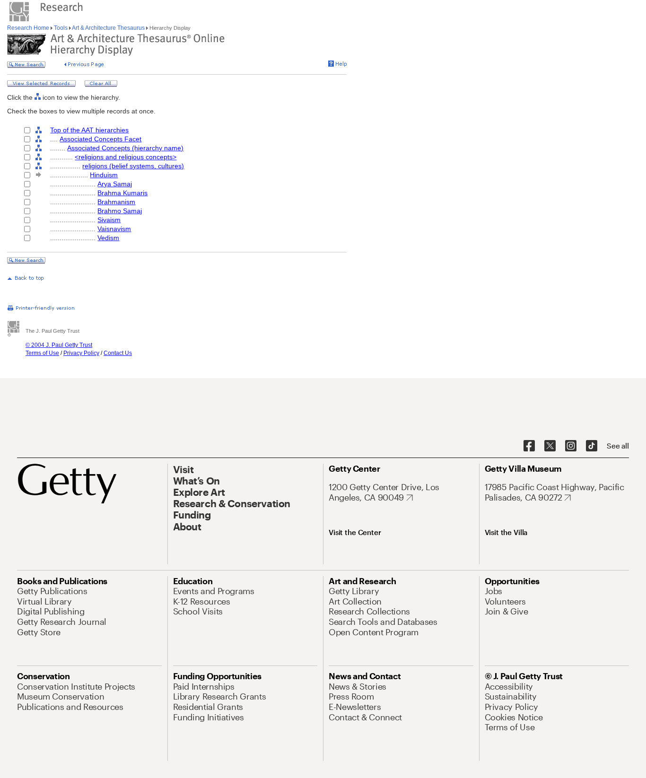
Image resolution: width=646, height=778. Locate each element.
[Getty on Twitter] (550, 446)
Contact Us (118, 353)
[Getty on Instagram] (570, 446)
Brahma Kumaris (122, 193)
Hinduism (104, 175)
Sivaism (109, 220)
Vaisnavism (114, 229)
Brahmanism (116, 202)
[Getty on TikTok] (591, 446)
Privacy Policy (81, 353)
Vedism (108, 238)
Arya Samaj (114, 184)
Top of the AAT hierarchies (89, 130)
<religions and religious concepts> (125, 157)
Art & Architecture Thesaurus (108, 28)
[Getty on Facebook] (529, 446)
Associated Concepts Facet (100, 139)
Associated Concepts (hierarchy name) (125, 148)
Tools (60, 28)
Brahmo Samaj (119, 211)
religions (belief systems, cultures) (133, 166)
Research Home (29, 28)
